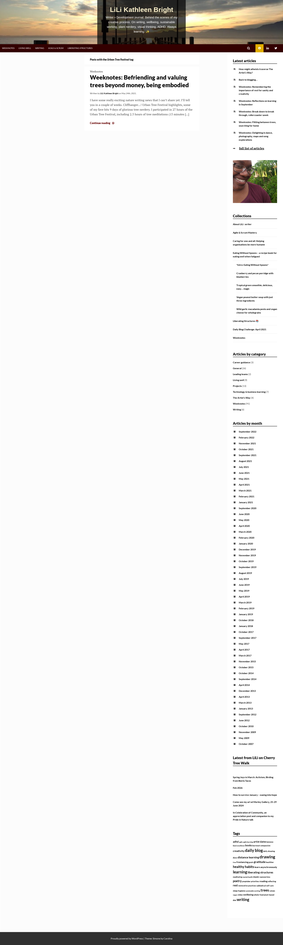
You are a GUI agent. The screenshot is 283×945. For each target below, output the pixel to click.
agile (241, 842)
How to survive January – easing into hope (255, 794)
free (234, 862)
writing (243, 899)
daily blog (254, 850)
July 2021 (244, 467)
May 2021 (244, 478)
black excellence (239, 846)
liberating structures (260, 872)
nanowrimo (265, 877)
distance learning (248, 857)
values (272, 891)
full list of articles (251, 148)
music (256, 876)
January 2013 (246, 708)
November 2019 (247, 555)
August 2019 (245, 573)
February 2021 (246, 496)
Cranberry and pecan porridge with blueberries (254, 275)
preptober (246, 881)
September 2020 (247, 508)
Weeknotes (8, 48)
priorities (255, 881)
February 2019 (246, 608)
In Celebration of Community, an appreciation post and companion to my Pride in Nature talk (253, 816)
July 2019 (244, 578)
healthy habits (243, 867)
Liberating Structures (80, 48)
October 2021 (246, 449)
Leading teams (240, 374)
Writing (39, 48)
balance (270, 842)
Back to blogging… (248, 79)
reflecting (272, 881)
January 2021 (246, 502)
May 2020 (244, 520)
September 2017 (247, 637)
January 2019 (246, 614)
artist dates (259, 841)
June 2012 (244, 720)
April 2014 (244, 685)
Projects (237, 385)
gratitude (259, 862)
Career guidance (241, 362)
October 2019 (246, 561)
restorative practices (247, 886)
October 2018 (246, 620)
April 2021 (244, 484)
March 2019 (245, 602)
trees (265, 890)
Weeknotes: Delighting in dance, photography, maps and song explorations (256, 136)
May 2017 (244, 643)
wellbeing (248, 894)
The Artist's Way (241, 397)
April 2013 (244, 696)
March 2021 (245, 490)
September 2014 (247, 679)
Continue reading (102, 123)
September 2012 (247, 714)
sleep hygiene (239, 890)
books (248, 845)
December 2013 (247, 690)
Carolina (168, 938)
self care (270, 886)
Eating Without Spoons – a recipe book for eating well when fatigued (255, 254)
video (240, 894)
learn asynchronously (266, 867)
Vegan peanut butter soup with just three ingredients (254, 299)
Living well (25, 48)
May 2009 (244, 738)
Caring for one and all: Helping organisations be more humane (249, 243)
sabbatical (261, 885)
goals (251, 862)
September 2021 (247, 455)
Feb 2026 (237, 787)
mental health (248, 877)
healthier (270, 862)
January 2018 (246, 626)
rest (235, 885)
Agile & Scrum (56, 48)
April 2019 (244, 596)
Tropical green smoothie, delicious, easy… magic (254, 287)
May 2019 (244, 590)
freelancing (242, 862)
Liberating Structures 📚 (246, 321)
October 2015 (246, 667)
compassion (265, 846)
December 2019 (247, 549)
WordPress (137, 938)
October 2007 (246, 743)
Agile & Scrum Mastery (245, 232)
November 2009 (247, 732)
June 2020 (244, 514)
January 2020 (246, 543)
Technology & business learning (249, 391)
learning (240, 872)
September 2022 (247, 431)
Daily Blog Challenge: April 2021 (249, 329)
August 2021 (245, 461)
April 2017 (244, 649)
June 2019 (244, 584)
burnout (256, 845)
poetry (237, 881)
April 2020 (244, 525)
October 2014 (246, 673)
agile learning (248, 842)
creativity (239, 850)
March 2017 (245, 655)
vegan (235, 895)
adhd (236, 841)
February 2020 (246, 537)
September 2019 (247, 567)
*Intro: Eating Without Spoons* (252, 264)
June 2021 (244, 472)
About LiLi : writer (242, 224)
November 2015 (247, 661)
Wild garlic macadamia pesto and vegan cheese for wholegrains (256, 311)
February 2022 (246, 437)
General (237, 368)
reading (263, 881)
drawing (267, 856)
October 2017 (246, 631)
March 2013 (245, 702)
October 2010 (246, 726)
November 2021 (247, 443)
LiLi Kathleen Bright (141, 9)
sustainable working (253, 891)
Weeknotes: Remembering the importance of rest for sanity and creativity (256, 90)
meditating (237, 877)
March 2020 (245, 531)
